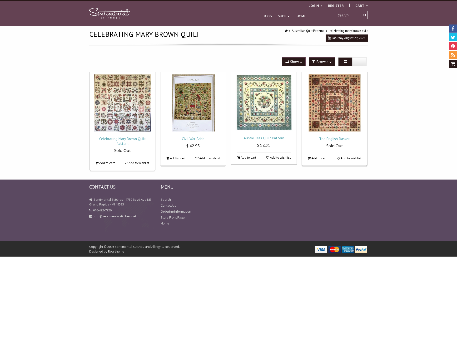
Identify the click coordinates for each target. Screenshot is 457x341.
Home (301, 16)
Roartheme (116, 251)
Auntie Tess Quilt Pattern (264, 138)
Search (166, 199)
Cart (360, 5)
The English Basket (334, 138)
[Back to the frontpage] (286, 31)
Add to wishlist (138, 163)
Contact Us (168, 205)
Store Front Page (173, 217)
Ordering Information (176, 211)
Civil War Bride (193, 138)
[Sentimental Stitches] (109, 13)
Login (314, 5)
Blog (268, 16)
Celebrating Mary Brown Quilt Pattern (122, 141)
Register (336, 5)
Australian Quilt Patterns (308, 31)
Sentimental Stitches (129, 246)
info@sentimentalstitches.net (115, 216)
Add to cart (107, 163)
